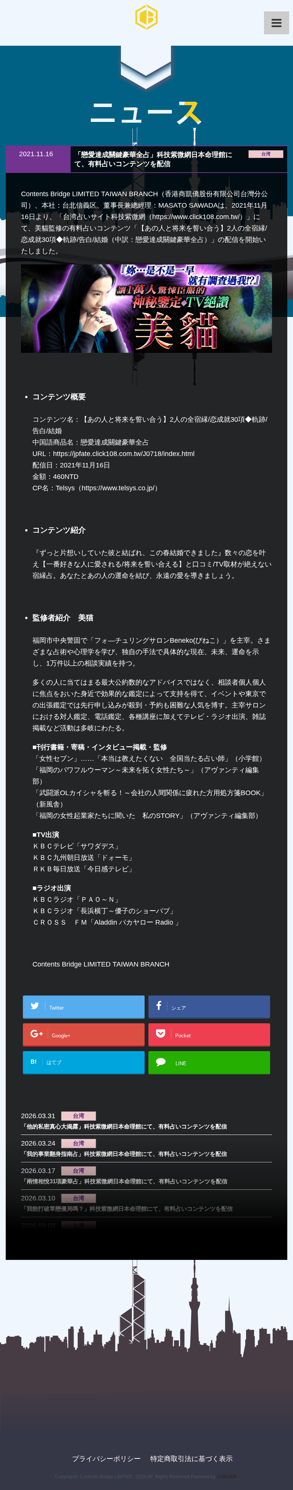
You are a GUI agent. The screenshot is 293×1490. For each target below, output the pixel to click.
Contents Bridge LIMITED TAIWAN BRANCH (100, 964)
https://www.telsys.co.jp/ (118, 488)
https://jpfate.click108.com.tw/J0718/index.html (124, 454)
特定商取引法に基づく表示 (191, 1459)
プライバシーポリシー (106, 1459)
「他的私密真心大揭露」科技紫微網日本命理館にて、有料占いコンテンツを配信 (124, 1126)
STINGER (227, 1476)
